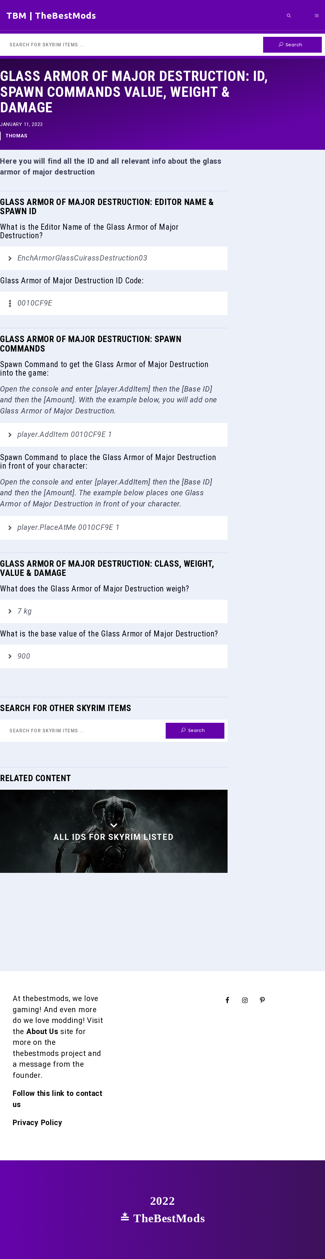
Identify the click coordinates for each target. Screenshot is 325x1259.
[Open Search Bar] (289, 15)
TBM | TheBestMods (51, 15)
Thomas (16, 136)
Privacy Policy (38, 1122)
